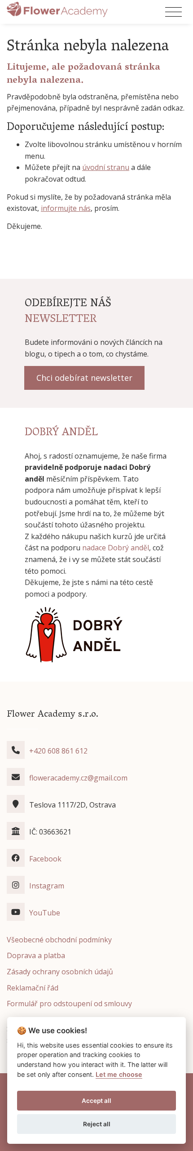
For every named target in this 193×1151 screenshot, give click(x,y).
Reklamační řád (32, 988)
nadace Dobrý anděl (115, 548)
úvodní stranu (105, 167)
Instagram (46, 886)
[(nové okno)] (74, 634)
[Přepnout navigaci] (173, 12)
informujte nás (66, 208)
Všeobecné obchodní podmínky (59, 940)
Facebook (45, 859)
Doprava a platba (36, 955)
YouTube (44, 913)
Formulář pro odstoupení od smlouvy (69, 1003)
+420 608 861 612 (58, 751)
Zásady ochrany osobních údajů (60, 972)
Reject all (96, 1124)
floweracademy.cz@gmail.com (78, 778)
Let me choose (119, 1074)
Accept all (96, 1100)
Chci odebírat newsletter (84, 377)
